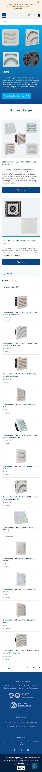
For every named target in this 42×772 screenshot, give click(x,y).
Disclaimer (32, 726)
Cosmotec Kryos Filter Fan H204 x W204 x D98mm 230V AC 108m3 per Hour (20, 436)
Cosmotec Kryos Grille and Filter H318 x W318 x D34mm (19, 590)
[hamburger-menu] (38, 15)
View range (21, 189)
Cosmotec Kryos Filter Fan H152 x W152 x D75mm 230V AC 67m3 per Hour (20, 313)
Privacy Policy (23, 726)
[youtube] (28, 750)
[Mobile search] (29, 15)
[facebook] (14, 750)
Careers (23, 722)
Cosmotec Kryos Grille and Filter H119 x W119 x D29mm (19, 467)
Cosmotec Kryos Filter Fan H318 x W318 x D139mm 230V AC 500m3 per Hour (21, 652)
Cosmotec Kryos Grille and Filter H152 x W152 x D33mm (19, 559)
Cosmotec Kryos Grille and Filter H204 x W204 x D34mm (19, 621)
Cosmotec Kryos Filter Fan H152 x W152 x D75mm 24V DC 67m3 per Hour (20, 375)
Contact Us (8, 722)
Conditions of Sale (12, 726)
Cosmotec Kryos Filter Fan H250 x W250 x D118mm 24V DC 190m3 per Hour (21, 498)
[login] (34, 15)
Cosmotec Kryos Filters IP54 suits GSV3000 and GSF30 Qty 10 (19, 529)
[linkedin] (21, 750)
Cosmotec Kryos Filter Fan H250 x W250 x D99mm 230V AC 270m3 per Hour (20, 344)
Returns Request (32, 722)
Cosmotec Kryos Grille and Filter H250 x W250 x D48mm (19, 405)
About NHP (16, 722)
